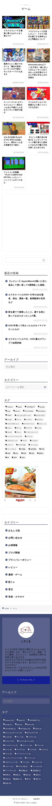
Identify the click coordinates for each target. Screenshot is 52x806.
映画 (24, 453)
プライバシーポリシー (19, 560)
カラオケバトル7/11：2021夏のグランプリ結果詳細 (27, 341)
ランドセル (34, 445)
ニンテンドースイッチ (14, 436)
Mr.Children (41, 411)
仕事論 (23, 449)
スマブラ (29, 428)
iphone (17, 411)
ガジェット (42, 424)
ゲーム (19, 428)
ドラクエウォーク (32, 432)
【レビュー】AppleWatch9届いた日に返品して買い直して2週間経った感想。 (27, 283)
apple (20, 407)
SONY (9, 415)
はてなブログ (40, 415)
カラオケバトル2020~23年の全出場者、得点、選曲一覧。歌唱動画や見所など (26, 298)
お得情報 (13, 545)
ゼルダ (9, 432)
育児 (10, 589)
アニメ (19, 419)
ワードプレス (11, 449)
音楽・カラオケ (16, 596)
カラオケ (40, 419)
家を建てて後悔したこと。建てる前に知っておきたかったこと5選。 (26, 314)
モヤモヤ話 (21, 445)
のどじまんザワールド (24, 415)
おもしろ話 (14, 530)
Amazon (10, 407)
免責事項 (36, 799)
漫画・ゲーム (15, 574)
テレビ (19, 432)
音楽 (23, 457)
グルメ (9, 428)
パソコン (30, 436)
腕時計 (41, 453)
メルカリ (35, 440)
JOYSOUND (29, 411)
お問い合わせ (15, 538)
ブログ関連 (14, 552)
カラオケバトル (29, 424)
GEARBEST (31, 407)
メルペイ (10, 445)
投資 (8, 453)
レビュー (13, 567)
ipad (8, 411)
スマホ (39, 428)
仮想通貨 (33, 449)
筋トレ (11, 582)
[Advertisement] (26, 222)
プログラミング (12, 440)
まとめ (9, 419)
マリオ (25, 440)
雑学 (15, 457)
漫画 (32, 453)
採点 (16, 453)
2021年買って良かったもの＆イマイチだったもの (27, 327)
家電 (42, 449)
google (42, 407)
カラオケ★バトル (13, 424)
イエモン (29, 419)
